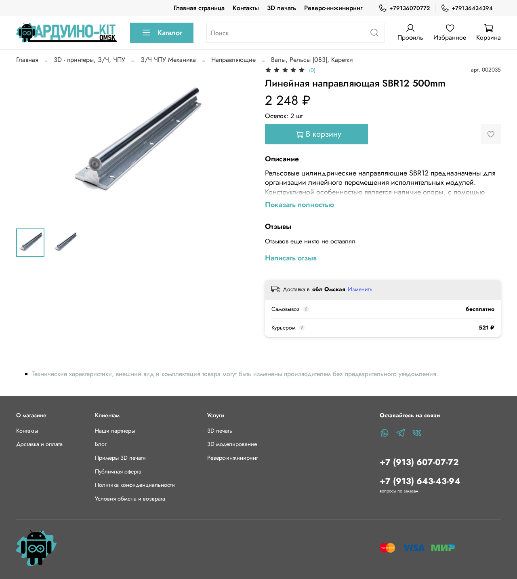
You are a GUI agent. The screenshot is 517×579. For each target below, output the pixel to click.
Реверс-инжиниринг (333, 8)
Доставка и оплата (39, 444)
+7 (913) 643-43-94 (420, 481)
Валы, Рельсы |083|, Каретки (312, 59)
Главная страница (199, 8)
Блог (101, 444)
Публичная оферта (118, 471)
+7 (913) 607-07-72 (419, 462)
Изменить (360, 289)
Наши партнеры (115, 431)
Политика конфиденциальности (135, 485)
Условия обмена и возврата (130, 498)
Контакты (246, 8)
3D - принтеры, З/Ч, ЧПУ (89, 59)
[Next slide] (239, 143)
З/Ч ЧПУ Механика (168, 59)
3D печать (281, 8)
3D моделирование (232, 444)
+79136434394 (472, 8)
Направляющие (233, 59)
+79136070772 (409, 8)
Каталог (170, 32)
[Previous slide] (29, 143)
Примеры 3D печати (120, 458)
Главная (27, 59)
